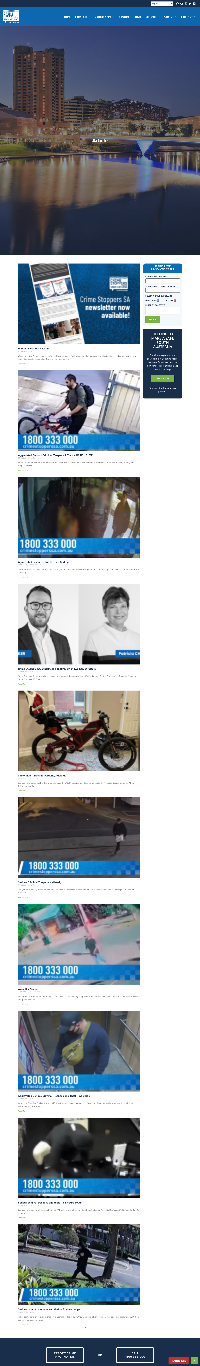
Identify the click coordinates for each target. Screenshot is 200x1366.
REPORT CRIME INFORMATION (65, 1355)
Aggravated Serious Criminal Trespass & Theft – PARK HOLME (55, 455)
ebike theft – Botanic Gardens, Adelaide (42, 775)
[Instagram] (186, 3)
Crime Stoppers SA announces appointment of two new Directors (57, 668)
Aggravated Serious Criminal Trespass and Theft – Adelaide (54, 1096)
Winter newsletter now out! (34, 348)
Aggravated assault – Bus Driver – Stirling (43, 562)
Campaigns (124, 17)
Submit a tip (81, 17)
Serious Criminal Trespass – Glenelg (39, 882)
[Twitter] (190, 3)
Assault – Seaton (28, 989)
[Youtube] (181, 3)
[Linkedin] (194, 3)
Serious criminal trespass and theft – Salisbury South (50, 1202)
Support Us (187, 17)
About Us (168, 17)
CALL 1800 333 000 (135, 1355)
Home (67, 17)
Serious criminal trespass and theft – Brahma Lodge (49, 1309)
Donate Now (163, 378)
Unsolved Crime (103, 17)
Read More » (23, 364)
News (138, 17)
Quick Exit (179, 1360)
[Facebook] (177, 3)
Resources (151, 17)
